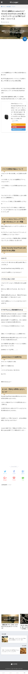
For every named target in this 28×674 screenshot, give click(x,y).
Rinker (17, 120)
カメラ (3, 672)
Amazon (14, 124)
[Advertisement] (14, 56)
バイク (9, 484)
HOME (15, 664)
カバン (17, 672)
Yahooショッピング (17, 129)
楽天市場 (14, 127)
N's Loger (14, 2)
